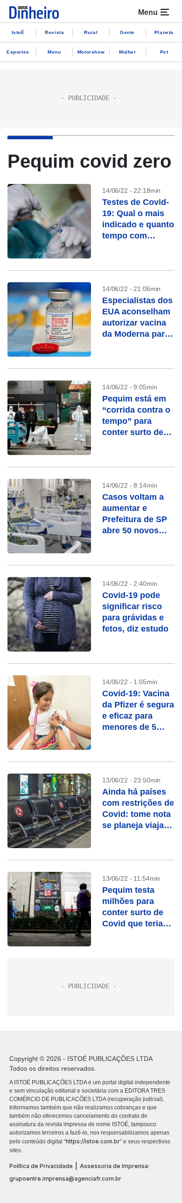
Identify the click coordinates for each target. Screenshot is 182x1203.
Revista (54, 32)
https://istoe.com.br (93, 1141)
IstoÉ (18, 32)
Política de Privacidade (41, 1165)
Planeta (164, 32)
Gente (127, 32)
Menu (54, 51)
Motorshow (91, 51)
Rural (91, 32)
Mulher (127, 51)
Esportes (18, 51)
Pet (164, 51)
